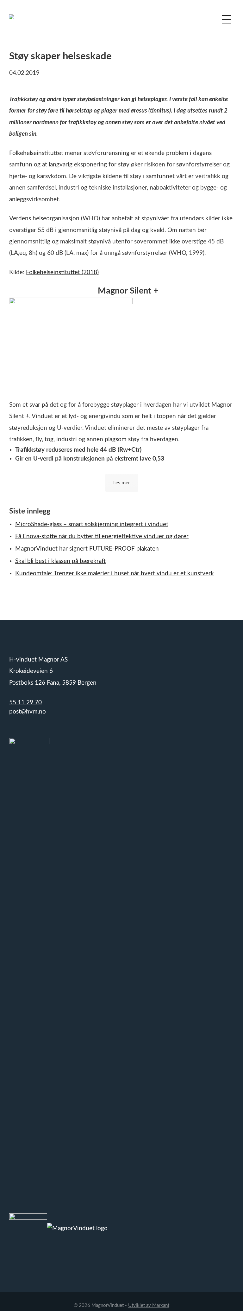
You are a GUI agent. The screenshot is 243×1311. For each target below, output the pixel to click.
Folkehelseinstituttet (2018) (62, 272)
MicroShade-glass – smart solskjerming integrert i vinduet (91, 524)
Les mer (121, 482)
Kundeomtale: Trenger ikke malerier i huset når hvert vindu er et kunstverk (114, 574)
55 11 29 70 (25, 703)
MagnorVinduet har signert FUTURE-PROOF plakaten (87, 549)
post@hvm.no (27, 712)
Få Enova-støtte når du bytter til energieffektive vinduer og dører (102, 536)
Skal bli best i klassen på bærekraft (60, 561)
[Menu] (226, 19)
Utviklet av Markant (148, 1305)
